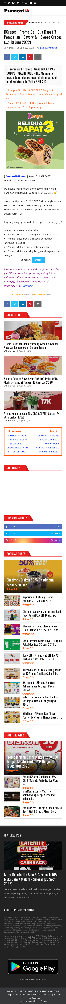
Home (21, 1001)
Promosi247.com (16, 176)
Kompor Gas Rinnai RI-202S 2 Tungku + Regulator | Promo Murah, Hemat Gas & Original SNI (34, 94)
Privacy (44, 1001)
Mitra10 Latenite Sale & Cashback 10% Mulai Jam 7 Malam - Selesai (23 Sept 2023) (31, 879)
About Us (33, 1001)
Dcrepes (38, 260)
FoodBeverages (48, 47)
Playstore (27, 285)
